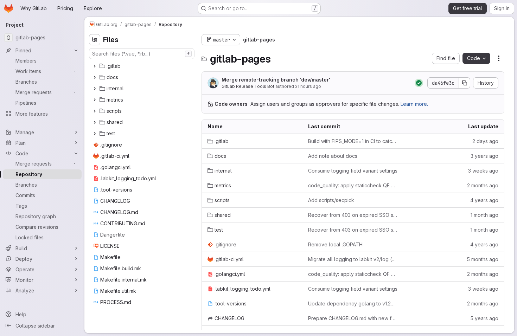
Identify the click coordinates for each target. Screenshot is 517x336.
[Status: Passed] (419, 83)
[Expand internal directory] (94, 88)
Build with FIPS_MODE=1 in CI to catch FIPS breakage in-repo (352, 141)
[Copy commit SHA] (464, 83)
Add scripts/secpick (331, 200)
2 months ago (482, 185)
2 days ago (485, 141)
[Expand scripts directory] (94, 111)
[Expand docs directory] (94, 77)
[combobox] (141, 53)
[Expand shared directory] (94, 122)
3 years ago (484, 156)
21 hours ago (308, 86)
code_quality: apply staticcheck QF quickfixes (352, 185)
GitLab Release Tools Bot (248, 86)
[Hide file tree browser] (94, 39)
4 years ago (484, 200)
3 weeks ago (483, 171)
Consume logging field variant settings (352, 171)
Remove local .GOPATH (335, 244)
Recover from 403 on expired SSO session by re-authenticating (352, 215)
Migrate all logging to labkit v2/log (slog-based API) (352, 259)
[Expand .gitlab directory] (94, 66)
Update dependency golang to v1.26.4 (352, 303)
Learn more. (414, 104)
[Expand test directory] (94, 133)
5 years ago (484, 318)
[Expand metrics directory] (94, 100)
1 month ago (484, 215)
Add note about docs (332, 156)
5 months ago (482, 259)
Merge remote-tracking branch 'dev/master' (276, 80)
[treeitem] (142, 66)
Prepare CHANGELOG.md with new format (352, 318)
